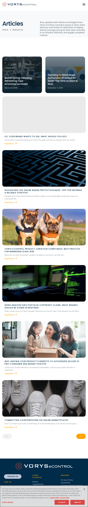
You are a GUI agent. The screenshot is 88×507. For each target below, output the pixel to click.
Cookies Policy (54, 498)
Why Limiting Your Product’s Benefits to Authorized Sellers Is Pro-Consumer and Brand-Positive (42, 362)
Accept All (61, 502)
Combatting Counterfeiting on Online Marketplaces (36, 420)
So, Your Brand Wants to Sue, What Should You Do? (36, 136)
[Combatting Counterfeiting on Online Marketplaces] (44, 398)
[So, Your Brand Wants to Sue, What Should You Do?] (44, 114)
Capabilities (38, 484)
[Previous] (7, 436)
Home (35, 481)
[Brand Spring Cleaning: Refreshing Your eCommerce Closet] (22, 75)
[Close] (84, 489)
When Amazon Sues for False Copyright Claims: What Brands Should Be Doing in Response (41, 306)
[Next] (81, 436)
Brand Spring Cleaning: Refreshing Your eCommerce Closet (18, 81)
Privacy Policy (64, 498)
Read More (9, 143)
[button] (84, 4)
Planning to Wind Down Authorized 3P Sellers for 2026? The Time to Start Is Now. (63, 79)
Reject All (77, 502)
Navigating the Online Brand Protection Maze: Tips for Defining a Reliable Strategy (44, 191)
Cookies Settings (7, 502)
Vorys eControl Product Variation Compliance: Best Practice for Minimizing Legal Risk (43, 250)
